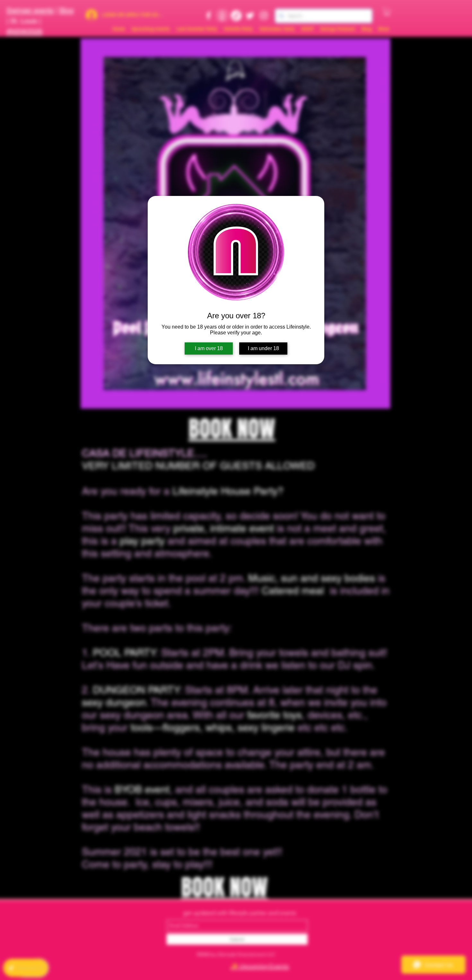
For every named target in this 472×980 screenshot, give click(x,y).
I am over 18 (209, 348)
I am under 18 (263, 348)
